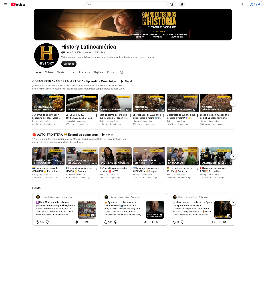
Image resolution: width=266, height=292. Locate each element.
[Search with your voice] (182, 4)
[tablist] (133, 72)
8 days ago (203, 197)
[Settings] (243, 4)
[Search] (171, 4)
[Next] (233, 103)
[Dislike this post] (47, 222)
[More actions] (63, 115)
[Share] (77, 222)
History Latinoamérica (41, 121)
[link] (66, 210)
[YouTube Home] (18, 4)
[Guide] (5, 4)
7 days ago (135, 197)
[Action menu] (94, 222)
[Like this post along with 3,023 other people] (174, 222)
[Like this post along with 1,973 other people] (105, 222)
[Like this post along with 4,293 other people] (37, 222)
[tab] (38, 72)
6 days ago (67, 197)
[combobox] (126, 4)
